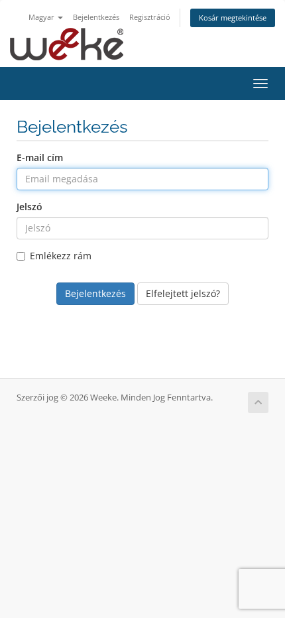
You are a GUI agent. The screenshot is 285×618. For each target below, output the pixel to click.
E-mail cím (40, 157)
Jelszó (29, 206)
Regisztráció (149, 17)
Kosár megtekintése (232, 18)
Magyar (42, 17)
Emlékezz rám (60, 255)
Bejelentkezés (96, 17)
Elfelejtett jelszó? (183, 293)
